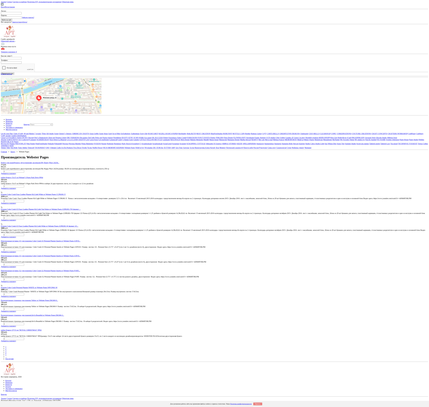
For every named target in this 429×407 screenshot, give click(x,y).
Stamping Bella (287, 144)
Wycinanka (148, 148)
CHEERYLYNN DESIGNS (289, 134)
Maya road (269, 140)
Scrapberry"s (136, 144)
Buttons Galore (256, 134)
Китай (212, 148)
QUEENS (97, 144)
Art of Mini (116, 134)
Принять (258, 404)
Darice (19, 138)
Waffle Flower (97, 148)
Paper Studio (413, 140)
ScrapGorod (167, 144)
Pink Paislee (30, 144)
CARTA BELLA (273, 134)
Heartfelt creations (311, 138)
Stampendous (269, 144)
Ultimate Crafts (55, 148)
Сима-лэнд (272, 148)
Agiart (56, 134)
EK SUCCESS (157, 138)
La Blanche (62, 140)
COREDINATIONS (344, 134)
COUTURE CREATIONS (361, 134)
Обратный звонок (8, 41)
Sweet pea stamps (362, 144)
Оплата (8, 125)
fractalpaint (250, 138)
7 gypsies (38, 134)
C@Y (264, 134)
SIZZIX (239, 144)
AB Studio (50, 134)
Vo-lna (89, 148)
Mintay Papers (309, 140)
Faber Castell (181, 138)
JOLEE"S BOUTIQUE (9, 140)
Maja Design (185, 140)
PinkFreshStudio (41, 144)
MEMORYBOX (291, 140)
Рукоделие (263, 148)
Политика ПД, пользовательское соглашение (44, 2)
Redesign (110, 144)
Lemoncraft (113, 140)
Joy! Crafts (22, 140)
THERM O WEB (7, 146)
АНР (173, 148)
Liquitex (136, 140)
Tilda (8, 148)
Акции (3, 2)
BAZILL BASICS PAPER (168, 134)
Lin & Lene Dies (7, 134)
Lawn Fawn (94, 140)
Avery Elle (143, 134)
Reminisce (117, 144)
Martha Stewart (245, 140)
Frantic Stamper (260, 138)
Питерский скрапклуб (234, 148)
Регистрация (10, 7)
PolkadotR (58, 144)
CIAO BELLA (314, 134)
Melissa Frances (278, 140)
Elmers (165, 138)
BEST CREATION (203, 134)
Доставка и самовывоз (14, 127)
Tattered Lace (385, 144)
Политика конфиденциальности (241, 404)
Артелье (186, 148)
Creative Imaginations (18, 136)
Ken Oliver (54, 140)
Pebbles (421, 140)
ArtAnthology (125, 134)
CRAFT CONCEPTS (379, 134)
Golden (282, 138)
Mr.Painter (336, 140)
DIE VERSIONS (73, 138)
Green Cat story (299, 138)
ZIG (154, 148)
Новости (9, 123)
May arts (261, 140)
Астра (192, 148)
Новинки (9, 121)
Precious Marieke (75, 144)
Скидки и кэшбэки (19, 2)
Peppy (16, 142)
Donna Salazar (107, 138)
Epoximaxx (173, 138)
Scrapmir (183, 144)
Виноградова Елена (202, 148)
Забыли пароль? (28, 17)
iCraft (349, 138)
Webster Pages (130, 148)
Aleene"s (62, 134)
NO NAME (381, 140)
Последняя (9, 359)
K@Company (31, 140)
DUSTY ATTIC (127, 138)
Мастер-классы (11, 129)
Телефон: (4, 60)
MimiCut (300, 140)
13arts (15, 134)
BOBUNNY (227, 134)
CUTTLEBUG (11, 138)
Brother (247, 134)
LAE (87, 140)
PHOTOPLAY (20, 144)
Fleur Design (228, 138)
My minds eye (360, 140)
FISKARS (219, 138)
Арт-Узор (179, 148)
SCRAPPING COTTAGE (195, 144)
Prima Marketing (87, 144)
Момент (223, 148)
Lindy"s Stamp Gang (125, 140)
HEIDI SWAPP (324, 138)
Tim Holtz (14, 148)
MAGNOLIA (175, 140)
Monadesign (327, 140)
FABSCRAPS (192, 138)
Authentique (135, 134)
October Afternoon (392, 140)
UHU (48, 148)
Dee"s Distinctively (41, 138)
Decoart (31, 138)
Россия (256, 148)
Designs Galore (60, 138)
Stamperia (277, 144)
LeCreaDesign (104, 140)
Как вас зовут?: (6, 56)
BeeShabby (182, 134)
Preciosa (65, 144)
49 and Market (29, 134)
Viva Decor (77, 148)
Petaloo (12, 144)
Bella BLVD (191, 134)
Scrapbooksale (147, 144)
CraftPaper (412, 134)
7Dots (44, 134)
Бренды (26, 124)
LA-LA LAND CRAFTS (76, 140)
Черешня (308, 148)
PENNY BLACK (7, 142)
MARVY (254, 140)
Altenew (69, 134)
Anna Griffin (94, 134)
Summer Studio (350, 144)
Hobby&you (342, 138)
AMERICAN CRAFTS (80, 134)
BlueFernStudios (217, 134)
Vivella (84, 148)
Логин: (3, 11)
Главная (4, 152)
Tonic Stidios (22, 148)
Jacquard (368, 138)
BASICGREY (153, 134)
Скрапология (281, 148)
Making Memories (196, 140)
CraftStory (419, 134)
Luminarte (166, 140)
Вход (3, 7)
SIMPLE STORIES (229, 144)
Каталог (9, 119)
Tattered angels (374, 144)
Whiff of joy (139, 148)
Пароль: (4, 15)
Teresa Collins (423, 144)
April (110, 134)
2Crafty (20, 134)
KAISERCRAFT (43, 140)
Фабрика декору (298, 148)
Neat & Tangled (370, 140)
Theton (3, 148)
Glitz (277, 138)
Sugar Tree (341, 144)
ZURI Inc (159, 148)
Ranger (104, 144)
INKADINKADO (358, 138)
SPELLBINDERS (249, 144)
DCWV (25, 138)
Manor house (214, 140)
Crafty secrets (6, 136)
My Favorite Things (347, 140)
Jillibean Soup (392, 138)
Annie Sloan (103, 134)
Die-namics (84, 138)
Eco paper (147, 138)
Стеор (289, 148)
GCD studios (270, 138)
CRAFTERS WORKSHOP (398, 134)
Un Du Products (67, 148)
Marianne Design (233, 140)
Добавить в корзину (8, 173)
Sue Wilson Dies (330, 144)
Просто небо (248, 148)
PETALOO (5, 144)
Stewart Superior (299, 144)
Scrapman (175, 144)
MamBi (206, 140)
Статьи (9, 2)
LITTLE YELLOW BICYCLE (151, 140)
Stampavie (260, 144)
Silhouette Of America (214, 144)
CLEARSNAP (325, 134)
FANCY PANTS (204, 138)
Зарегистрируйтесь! (19, 22)
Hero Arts (333, 138)
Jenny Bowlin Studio (379, 138)
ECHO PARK (139, 138)
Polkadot (51, 144)
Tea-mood (394, 144)
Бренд (13, 152)
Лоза (217, 148)
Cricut (3, 138)
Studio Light (319, 144)
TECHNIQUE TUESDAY (407, 144)
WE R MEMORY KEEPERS (113, 148)
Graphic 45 (289, 138)
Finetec (212, 138)
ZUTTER (167, 148)
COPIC (333, 134)
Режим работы (6, 74)
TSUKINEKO (40, 148)
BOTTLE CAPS (239, 134)
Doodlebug (117, 138)
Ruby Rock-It (127, 144)
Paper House (404, 140)
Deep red (51, 138)
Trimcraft (31, 148)
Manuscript (223, 140)
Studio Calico (310, 144)
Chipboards (304, 134)
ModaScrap (319, 140)
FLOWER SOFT (239, 138)
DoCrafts (91, 138)
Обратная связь (68, 2)
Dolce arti (98, 138)
